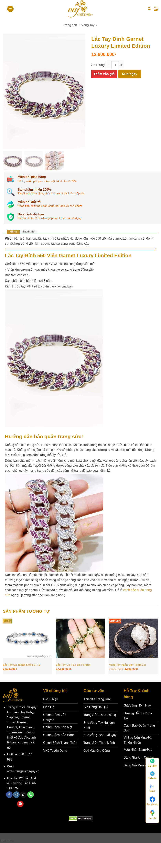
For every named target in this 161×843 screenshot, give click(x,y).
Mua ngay (129, 74)
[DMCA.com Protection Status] (80, 818)
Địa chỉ (152, 818)
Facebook (152, 804)
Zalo (152, 790)
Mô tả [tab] (13, 231)
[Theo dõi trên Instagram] (16, 794)
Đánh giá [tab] (28, 231)
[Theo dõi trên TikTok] (23, 794)
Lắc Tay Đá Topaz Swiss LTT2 (21, 664)
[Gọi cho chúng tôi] (30, 794)
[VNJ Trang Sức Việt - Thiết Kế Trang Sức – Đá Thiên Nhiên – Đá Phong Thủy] (80, 9)
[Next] (158, 649)
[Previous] (3, 649)
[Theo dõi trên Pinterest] (20, 804)
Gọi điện (152, 765)
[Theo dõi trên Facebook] (9, 794)
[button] (10, 9)
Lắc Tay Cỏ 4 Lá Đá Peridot (73, 664)
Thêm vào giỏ (104, 74)
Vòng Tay (87, 25)
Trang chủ (70, 25)
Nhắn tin (152, 778)
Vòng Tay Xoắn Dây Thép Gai (127, 664)
